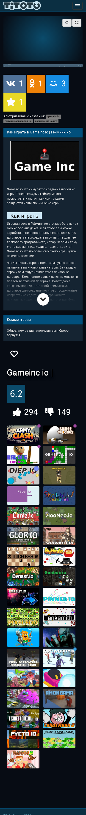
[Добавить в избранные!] (14, 355)
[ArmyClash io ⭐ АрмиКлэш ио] (23, 434)
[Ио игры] (22, 6)
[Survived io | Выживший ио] (59, 536)
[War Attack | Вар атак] (59, 475)
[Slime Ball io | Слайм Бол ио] (23, 698)
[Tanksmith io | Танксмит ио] (59, 617)
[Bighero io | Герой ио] (59, 556)
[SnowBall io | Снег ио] (59, 678)
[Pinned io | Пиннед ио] (59, 597)
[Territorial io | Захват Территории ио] (23, 718)
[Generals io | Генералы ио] (59, 455)
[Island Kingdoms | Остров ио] (59, 739)
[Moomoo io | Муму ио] (59, 516)
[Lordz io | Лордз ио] (23, 516)
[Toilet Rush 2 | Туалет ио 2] (59, 718)
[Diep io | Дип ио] (23, 475)
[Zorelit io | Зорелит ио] (23, 597)
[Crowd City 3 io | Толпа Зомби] (59, 658)
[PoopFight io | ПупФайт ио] (23, 759)
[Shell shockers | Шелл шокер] (59, 434)
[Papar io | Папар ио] (23, 495)
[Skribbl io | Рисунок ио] (59, 495)
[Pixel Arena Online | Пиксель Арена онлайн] (23, 637)
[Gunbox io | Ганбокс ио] (59, 576)
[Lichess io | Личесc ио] (23, 556)
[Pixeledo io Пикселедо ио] (23, 617)
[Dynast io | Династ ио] (23, 576)
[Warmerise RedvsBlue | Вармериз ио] (59, 637)
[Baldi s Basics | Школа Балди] (23, 455)
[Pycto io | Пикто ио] (23, 739)
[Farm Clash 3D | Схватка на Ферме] (23, 678)
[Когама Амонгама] (59, 698)
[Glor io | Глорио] (23, 536)
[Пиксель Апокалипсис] (23, 658)
